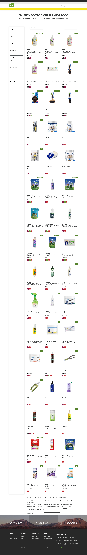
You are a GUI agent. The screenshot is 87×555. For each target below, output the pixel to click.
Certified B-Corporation (13, 538)
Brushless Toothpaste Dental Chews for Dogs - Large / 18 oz (34, 197)
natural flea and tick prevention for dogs (52, 511)
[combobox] (53, 6)
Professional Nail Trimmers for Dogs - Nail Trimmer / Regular (34, 399)
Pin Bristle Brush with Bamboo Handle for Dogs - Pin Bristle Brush (69, 110)
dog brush (65, 507)
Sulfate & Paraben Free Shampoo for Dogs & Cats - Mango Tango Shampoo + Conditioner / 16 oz (34, 284)
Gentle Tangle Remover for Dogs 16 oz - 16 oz (34, 312)
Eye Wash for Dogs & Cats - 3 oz (32, 485)
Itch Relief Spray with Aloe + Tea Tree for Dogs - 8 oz (51, 53)
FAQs (22, 538)
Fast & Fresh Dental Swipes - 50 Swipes (68, 312)
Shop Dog (34, 540)
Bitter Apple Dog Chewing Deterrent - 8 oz (69, 427)
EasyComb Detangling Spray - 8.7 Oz (51, 312)
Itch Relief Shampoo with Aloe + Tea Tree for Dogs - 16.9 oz (34, 82)
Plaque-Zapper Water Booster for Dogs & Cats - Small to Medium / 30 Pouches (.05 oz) (35, 226)
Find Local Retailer (35, 536)
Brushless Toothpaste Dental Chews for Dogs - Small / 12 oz (69, 197)
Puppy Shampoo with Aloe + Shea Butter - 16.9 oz (69, 53)
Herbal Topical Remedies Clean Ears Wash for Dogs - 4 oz (52, 370)
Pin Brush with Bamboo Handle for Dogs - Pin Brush (69, 82)
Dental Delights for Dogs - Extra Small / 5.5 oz (34, 457)
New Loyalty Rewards (47, 536)
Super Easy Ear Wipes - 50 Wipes (32, 370)
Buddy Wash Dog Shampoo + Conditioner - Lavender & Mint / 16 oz (34, 255)
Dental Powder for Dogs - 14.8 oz (67, 167)
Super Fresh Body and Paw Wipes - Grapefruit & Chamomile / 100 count (68, 342)
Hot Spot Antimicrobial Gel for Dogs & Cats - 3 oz (52, 457)
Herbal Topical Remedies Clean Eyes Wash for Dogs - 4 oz (34, 428)
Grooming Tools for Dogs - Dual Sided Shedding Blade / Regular (68, 370)
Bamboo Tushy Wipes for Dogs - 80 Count (52, 81)
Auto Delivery (46, 540)
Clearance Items (46, 545)
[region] (16, 260)
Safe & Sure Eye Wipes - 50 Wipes (50, 341)
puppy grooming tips (31, 509)
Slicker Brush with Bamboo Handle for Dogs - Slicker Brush (52, 110)
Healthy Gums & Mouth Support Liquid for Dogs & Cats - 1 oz (52, 226)
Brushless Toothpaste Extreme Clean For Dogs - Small (69, 457)
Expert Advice (12, 540)
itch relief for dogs (34, 504)
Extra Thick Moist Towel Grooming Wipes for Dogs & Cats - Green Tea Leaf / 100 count (52, 428)
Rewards (72, 6)
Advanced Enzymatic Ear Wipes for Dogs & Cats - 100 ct (52, 486)
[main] (52, 263)
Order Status (23, 536)
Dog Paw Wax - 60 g (48, 167)
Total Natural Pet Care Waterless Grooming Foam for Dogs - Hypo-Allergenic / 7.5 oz (34, 342)
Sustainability (12, 545)
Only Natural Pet (61, 551)
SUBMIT (77, 534)
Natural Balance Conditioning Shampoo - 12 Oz (69, 284)
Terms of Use (46, 547)
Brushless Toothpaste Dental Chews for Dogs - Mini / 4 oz (52, 255)
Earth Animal (58, 500)
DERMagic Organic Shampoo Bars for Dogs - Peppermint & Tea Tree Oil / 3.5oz (69, 255)
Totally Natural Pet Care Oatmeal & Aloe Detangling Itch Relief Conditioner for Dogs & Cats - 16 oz (69, 226)
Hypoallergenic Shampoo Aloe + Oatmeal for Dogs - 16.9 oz (34, 53)
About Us (11, 536)
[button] (36, 28)
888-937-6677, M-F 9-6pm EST (25, 545)
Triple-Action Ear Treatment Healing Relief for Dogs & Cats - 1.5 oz (69, 486)
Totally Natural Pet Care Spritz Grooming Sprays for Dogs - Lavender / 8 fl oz (52, 197)
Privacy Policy (23, 547)
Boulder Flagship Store (36, 538)
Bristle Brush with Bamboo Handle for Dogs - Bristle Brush (34, 110)
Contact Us (23, 540)
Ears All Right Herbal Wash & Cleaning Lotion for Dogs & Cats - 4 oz (52, 284)
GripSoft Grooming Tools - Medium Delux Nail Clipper (34, 168)
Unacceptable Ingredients (48, 538)
